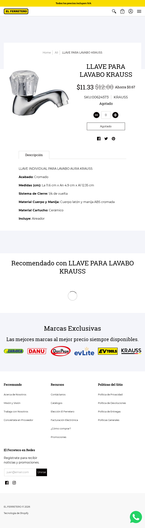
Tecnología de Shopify (16, 513)
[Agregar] (115, 115)
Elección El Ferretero (62, 411)
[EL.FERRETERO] (16, 11)
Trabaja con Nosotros (16, 411)
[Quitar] (96, 115)
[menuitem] (114, 11)
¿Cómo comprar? (61, 428)
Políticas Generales (108, 420)
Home (47, 52)
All (56, 52)
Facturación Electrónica (64, 420)
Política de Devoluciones (112, 403)
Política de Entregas (109, 411)
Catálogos (56, 403)
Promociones (58, 437)
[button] (114, 11)
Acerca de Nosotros (15, 394)
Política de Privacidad (110, 394)
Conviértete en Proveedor (18, 420)
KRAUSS (121, 97)
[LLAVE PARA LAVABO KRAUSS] (39, 94)
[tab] (34, 155)
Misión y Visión (12, 403)
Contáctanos (58, 394)
